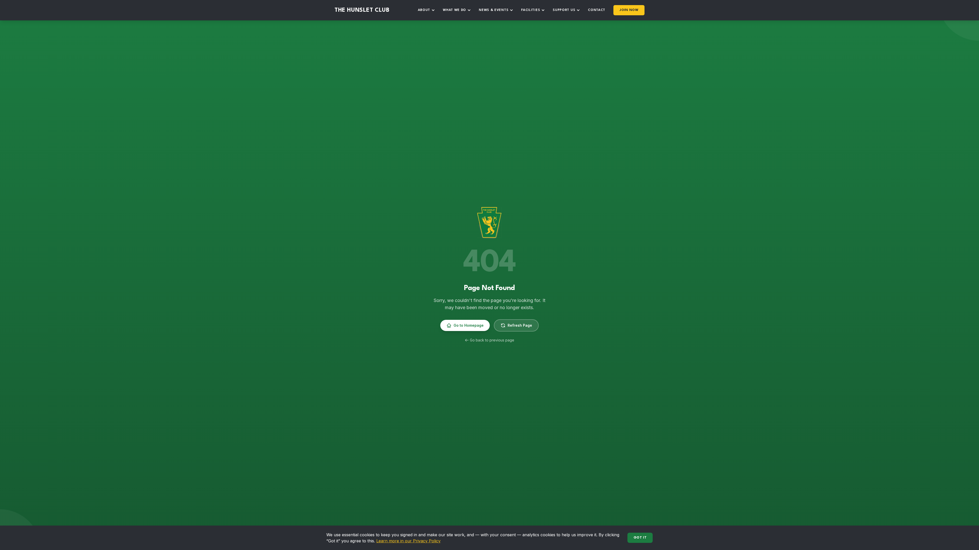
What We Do (454, 10)
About (424, 10)
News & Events (493, 10)
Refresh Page (520, 325)
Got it (640, 537)
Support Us (564, 10)
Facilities (530, 10)
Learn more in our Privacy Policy (408, 540)
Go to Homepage (469, 325)
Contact (596, 10)
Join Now (629, 10)
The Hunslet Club (362, 10)
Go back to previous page (492, 340)
